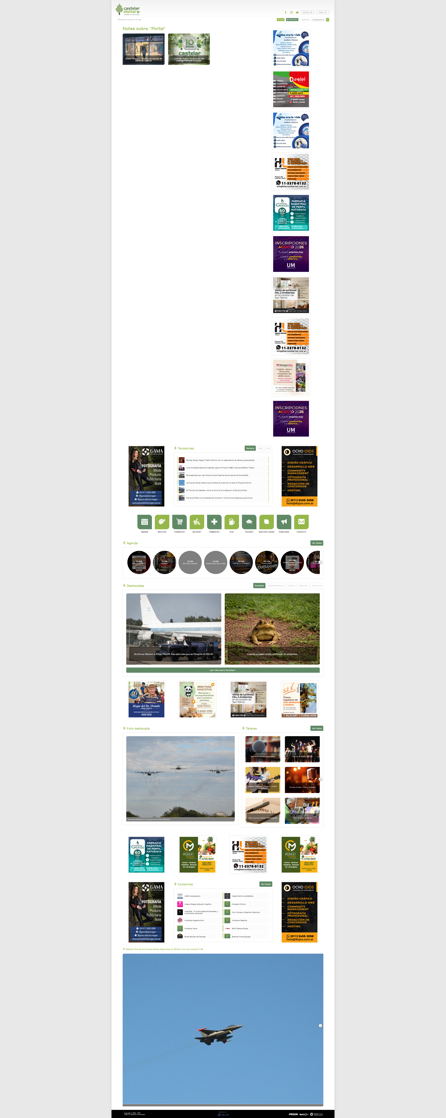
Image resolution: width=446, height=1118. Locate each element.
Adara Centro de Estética (242, 896)
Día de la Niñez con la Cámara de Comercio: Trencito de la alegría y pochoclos (219, 498)
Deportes (303, 585)
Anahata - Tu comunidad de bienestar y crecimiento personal (201, 912)
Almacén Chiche (239, 904)
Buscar (306, 12)
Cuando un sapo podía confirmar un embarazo (272, 653)
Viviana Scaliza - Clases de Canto (302, 787)
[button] (320, 562)
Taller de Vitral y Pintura (302, 818)
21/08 (139, 562)
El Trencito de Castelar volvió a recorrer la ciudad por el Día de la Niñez (216, 490)
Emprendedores (275, 585)
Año (269, 448)
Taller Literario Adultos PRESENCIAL (262, 818)
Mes (260, 448)
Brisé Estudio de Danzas (195, 936)
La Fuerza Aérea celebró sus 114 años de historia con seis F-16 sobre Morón (218, 482)
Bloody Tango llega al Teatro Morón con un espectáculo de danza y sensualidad (220, 460)
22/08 (241, 562)
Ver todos (317, 543)
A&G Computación (192, 896)
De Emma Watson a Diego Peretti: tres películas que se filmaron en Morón (173, 653)
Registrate (293, 20)
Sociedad (259, 585)
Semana (250, 448)
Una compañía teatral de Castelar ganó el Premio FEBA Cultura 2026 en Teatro (220, 467)
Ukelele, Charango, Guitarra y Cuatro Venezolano (263, 787)
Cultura (291, 585)
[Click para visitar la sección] (144, 522)
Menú (321, 12)
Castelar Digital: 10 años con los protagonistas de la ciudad (189, 59)
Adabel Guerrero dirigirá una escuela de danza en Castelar (143, 59)
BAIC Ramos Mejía (240, 928)
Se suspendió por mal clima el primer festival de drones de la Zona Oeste (217, 475)
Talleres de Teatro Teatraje (302, 756)
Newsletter (305, 19)
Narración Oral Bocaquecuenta (263, 756)
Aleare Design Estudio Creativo (198, 904)
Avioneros (317, 585)
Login (281, 20)
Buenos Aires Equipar (241, 936)
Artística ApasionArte (194, 920)
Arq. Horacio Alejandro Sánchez (246, 912)
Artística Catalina (239, 920)
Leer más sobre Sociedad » (223, 670)
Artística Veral (191, 928)
